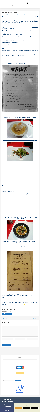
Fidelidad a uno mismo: (7, 400)
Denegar (26, 407)
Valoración (4, 311)
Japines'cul (11, 14)
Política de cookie (22, 410)
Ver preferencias (35, 407)
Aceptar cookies (19, 407)
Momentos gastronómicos (17, 14)
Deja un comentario (5, 14)
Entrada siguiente (36, 318)
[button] (12, 5)
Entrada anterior (4, 318)
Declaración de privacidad (29, 410)
